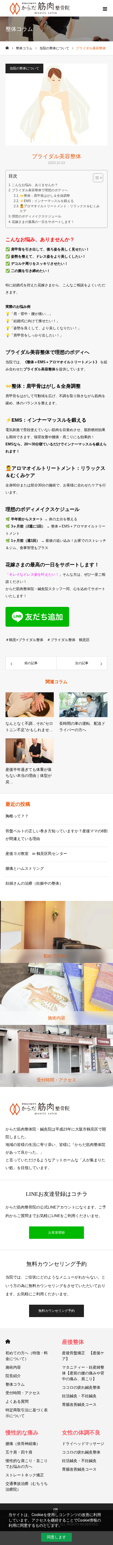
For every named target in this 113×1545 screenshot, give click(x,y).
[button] (95, 177)
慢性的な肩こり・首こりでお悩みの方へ (26, 1463)
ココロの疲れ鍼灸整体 (81, 1387)
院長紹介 (13, 1376)
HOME (7, 1341)
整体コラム (15, 1384)
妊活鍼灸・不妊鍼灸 (79, 1396)
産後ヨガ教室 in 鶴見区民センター (36, 853)
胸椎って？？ (17, 816)
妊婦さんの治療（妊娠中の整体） (34, 883)
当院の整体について (24, 68)
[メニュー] (104, 8)
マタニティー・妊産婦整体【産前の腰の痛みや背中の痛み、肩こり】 (83, 1373)
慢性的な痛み (21, 1433)
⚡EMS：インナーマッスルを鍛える (47, 201)
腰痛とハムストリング (24, 868)
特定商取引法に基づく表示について (26, 1413)
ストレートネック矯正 (24, 1475)
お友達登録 (56, 1232)
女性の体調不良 (81, 1433)
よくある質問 (17, 1401)
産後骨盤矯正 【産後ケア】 (83, 1356)
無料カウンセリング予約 (56, 1311)
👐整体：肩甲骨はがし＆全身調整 (45, 195)
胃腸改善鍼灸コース (79, 1404)
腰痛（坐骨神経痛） (22, 1443)
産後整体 (73, 1342)
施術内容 (13, 1367)
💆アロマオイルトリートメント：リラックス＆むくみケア (60, 208)
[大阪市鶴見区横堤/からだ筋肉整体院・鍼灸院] (56, 1109)
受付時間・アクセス (22, 1393)
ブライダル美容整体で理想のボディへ (40, 190)
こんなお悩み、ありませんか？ (35, 185)
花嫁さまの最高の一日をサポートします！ (43, 222)
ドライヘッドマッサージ (83, 1443)
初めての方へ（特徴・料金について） (26, 1356)
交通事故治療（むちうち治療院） (26, 1486)
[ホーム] (7, 48)
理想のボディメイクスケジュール (36, 216)
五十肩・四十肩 (18, 1452)
